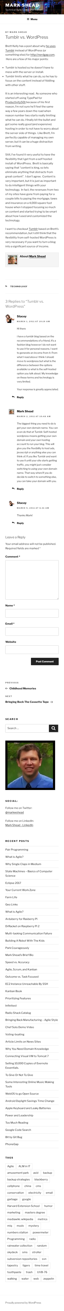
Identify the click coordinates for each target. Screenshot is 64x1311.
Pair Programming (16, 849)
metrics (42, 1219)
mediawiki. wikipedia (20, 1219)
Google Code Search (18, 1130)
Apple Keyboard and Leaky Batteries (28, 1108)
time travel (41, 1265)
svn (44, 1259)
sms (25, 1252)
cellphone (13, 1186)
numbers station (17, 1232)
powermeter (41, 1232)
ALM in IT (24, 1166)
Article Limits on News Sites (23, 1041)
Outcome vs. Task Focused (22, 976)
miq (9, 1225)
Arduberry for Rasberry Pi (21, 919)
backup (47, 1172)
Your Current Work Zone (20, 890)
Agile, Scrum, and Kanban (21, 969)
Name (10, 605)
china (27, 1186)
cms (38, 1186)
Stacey (21, 316)
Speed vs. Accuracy (17, 962)
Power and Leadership (19, 1115)
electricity (34, 1192)
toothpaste (14, 1272)
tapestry (12, 1265)
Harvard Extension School (23, 1206)
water (25, 1278)
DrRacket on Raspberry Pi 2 (22, 926)
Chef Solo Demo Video (19, 1027)
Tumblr (33, 229)
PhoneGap (11, 1144)
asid (35, 1172)
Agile (10, 1166)
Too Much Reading (16, 1122)
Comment (12, 556)
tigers (26, 1265)
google (26, 1199)
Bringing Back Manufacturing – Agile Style (31, 1020)
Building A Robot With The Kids (25, 940)
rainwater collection (19, 1245)
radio (32, 1239)
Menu (34, 19)
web (36, 1278)
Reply (20, 397)
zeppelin (48, 1278)
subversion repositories (22, 1259)
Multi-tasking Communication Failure (28, 933)
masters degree (35, 1212)
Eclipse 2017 (13, 883)
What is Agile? (14, 856)
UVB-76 (42, 1272)
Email (9, 623)
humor (48, 1206)
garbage (12, 1199)
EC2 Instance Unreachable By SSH (26, 984)
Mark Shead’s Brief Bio (19, 955)
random (42, 1245)
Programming (16, 1239)
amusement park (18, 1172)
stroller (36, 1252)
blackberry (41, 1179)
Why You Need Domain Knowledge (27, 1048)
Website (10, 641)
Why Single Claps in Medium (23, 864)
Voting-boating (14, 1034)
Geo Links (11, 904)
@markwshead (14, 812)
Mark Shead (22, 5)
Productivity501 (15, 102)
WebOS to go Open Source (22, 1093)
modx (20, 1225)
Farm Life (11, 897)
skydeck (12, 1252)
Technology (19, 286)
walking (12, 1278)
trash (29, 1272)
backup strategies (18, 1179)
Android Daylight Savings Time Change (29, 1101)
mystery (33, 1225)
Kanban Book (13, 991)
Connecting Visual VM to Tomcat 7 (27, 1056)
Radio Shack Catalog (18, 1012)
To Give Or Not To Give (19, 1075)
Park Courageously (17, 948)
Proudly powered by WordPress (23, 1302)
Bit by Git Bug (13, 1137)
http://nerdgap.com (42, 54)
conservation (15, 1192)
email (49, 1192)
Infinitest (11, 1005)
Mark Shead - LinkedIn (19, 825)
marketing (13, 1212)
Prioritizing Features (18, 998)
